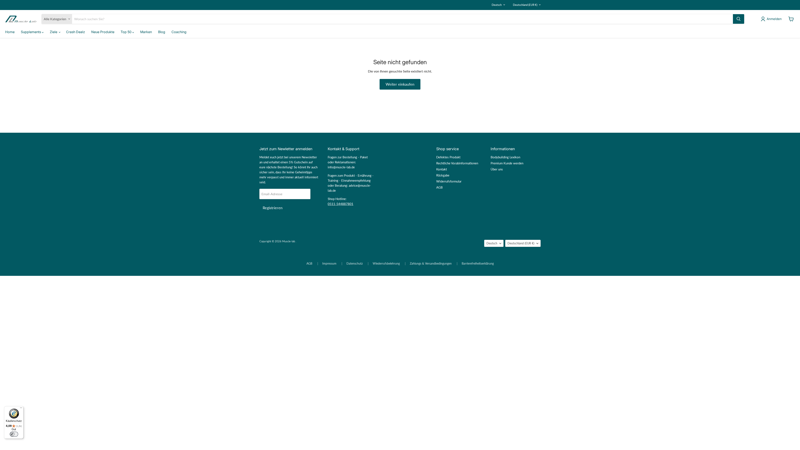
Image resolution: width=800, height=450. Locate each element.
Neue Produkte (102, 32)
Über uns (497, 169)
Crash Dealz (75, 32)
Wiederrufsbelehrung (386, 263)
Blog (161, 32)
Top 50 (126, 32)
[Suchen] (738, 19)
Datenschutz (354, 263)
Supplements (31, 32)
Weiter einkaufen (400, 84)
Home (10, 32)
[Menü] (21, 408)
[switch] (14, 434)
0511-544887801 (340, 204)
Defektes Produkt (448, 157)
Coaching (178, 32)
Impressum (329, 263)
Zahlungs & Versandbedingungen (431, 263)
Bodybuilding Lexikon (505, 157)
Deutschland (525, 4)
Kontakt (441, 169)
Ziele (54, 32)
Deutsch (497, 4)
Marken (146, 32)
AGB (439, 187)
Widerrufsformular (448, 181)
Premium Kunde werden (507, 163)
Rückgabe (442, 175)
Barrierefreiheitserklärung (478, 263)
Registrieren (272, 207)
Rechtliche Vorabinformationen (457, 163)
